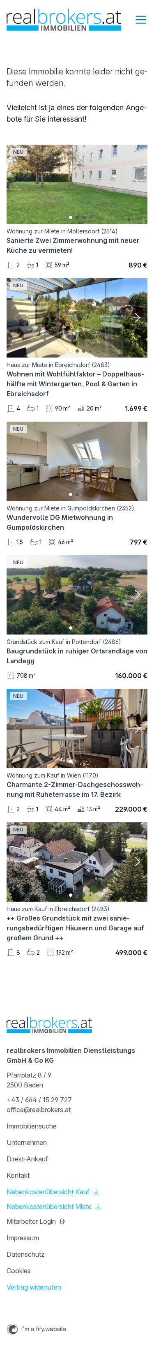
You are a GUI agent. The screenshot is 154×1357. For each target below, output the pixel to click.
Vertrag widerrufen (34, 1287)
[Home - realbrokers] (64, 20)
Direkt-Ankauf (27, 1159)
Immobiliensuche (32, 1126)
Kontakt (18, 1175)
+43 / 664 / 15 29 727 (39, 1100)
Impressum (23, 1238)
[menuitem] (77, 1126)
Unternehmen (27, 1142)
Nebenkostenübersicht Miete (49, 1206)
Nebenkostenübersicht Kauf (48, 1192)
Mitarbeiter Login (31, 1221)
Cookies (19, 1271)
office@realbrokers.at (39, 1109)
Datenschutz (26, 1254)
